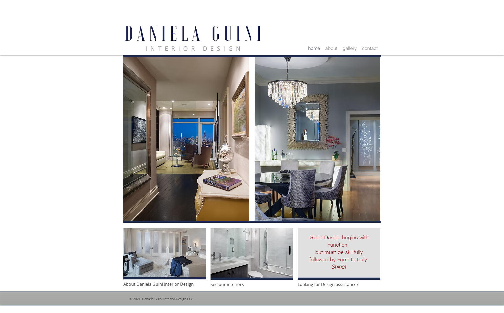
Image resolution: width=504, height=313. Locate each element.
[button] (252, 253)
